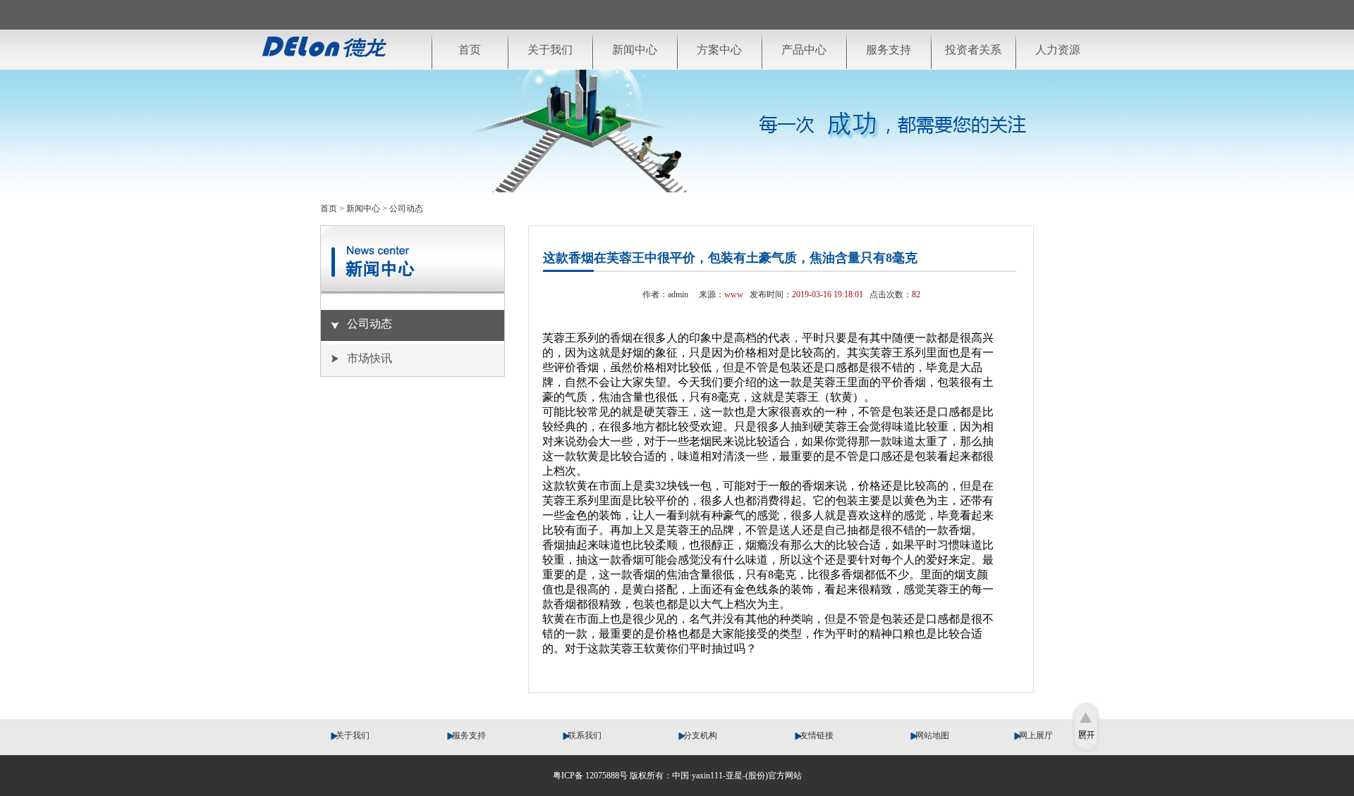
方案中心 (719, 50)
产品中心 (804, 50)
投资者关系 (973, 50)
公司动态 (406, 208)
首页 (469, 50)
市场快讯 (369, 358)
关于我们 (550, 50)
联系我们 (581, 735)
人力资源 (1057, 50)
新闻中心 (634, 50)
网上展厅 (1039, 735)
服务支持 (888, 50)
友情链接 (813, 735)
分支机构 (697, 735)
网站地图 (929, 735)
